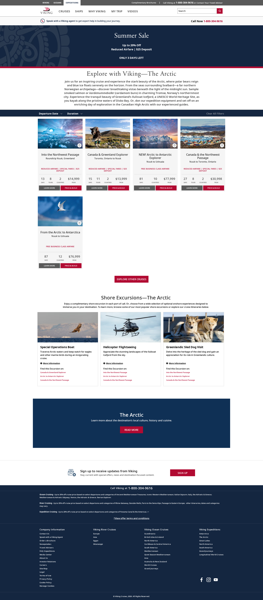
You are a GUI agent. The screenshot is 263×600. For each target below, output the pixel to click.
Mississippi (98, 544)
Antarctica (204, 533)
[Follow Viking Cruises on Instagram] (208, 579)
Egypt (95, 540)
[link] (64, 12)
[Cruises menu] (73, 11)
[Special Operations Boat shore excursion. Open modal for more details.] (68, 327)
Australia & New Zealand (155, 561)
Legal (42, 572)
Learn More (49, 188)
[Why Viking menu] (109, 11)
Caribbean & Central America (157, 544)
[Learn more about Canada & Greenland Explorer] (107, 134)
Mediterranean (151, 551)
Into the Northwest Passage (115, 372)
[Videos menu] (141, 11)
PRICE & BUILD (71, 188)
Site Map (43, 568)
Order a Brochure (47, 540)
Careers (43, 565)
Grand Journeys (151, 568)
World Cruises (150, 565)
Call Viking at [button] (193, 2)
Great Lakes (204, 540)
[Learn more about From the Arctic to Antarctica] (60, 211)
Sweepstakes (45, 544)
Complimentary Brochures (144, 3)
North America (151, 540)
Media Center (46, 554)
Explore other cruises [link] (131, 279)
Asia (95, 537)
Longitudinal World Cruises (211, 554)
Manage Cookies (47, 586)
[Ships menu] (86, 11)
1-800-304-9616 (213, 21)
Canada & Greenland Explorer (53, 372)
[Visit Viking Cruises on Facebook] (201, 579)
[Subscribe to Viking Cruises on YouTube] (216, 579)
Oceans (57, 2)
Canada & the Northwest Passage (54, 380)
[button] (79, 145)
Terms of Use (45, 575)
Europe (96, 533)
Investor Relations (48, 561)
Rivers (46, 2)
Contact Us (44, 533)
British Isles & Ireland (154, 537)
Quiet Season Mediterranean (157, 554)
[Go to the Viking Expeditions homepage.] (46, 10)
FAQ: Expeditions (47, 551)
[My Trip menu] (125, 11)
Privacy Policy (46, 579)
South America (151, 547)
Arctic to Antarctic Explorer (52, 376)
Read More (131, 429)
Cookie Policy (46, 582)
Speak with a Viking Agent (51, 537)
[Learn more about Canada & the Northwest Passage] (202, 134)
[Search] (220, 11)
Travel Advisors (46, 547)
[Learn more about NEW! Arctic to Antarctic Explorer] (155, 134)
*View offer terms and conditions (131, 518)
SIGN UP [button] (183, 473)
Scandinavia (149, 533)
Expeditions (72, 2)
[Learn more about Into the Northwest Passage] (60, 134)
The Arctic (203, 537)
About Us (44, 558)
